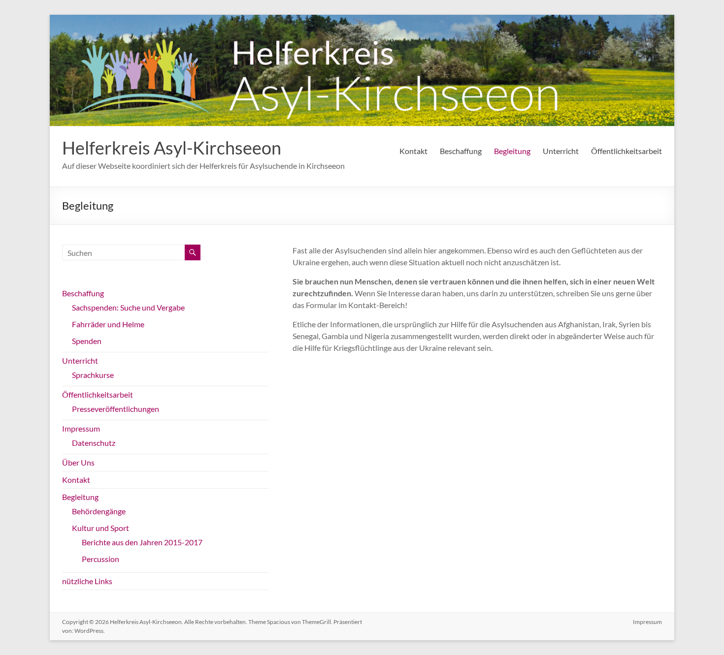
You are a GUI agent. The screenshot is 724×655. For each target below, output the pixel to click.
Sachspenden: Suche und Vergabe (128, 307)
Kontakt (413, 151)
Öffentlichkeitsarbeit (626, 151)
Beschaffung (461, 151)
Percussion (100, 558)
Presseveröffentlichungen (115, 408)
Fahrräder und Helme (108, 324)
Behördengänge (99, 511)
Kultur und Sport (100, 527)
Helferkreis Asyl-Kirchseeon (171, 147)
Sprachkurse (93, 374)
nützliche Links (87, 581)
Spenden (86, 340)
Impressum (81, 428)
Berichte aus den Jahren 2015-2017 (142, 542)
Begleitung (512, 151)
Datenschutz (93, 442)
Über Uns (78, 462)
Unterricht (561, 151)
